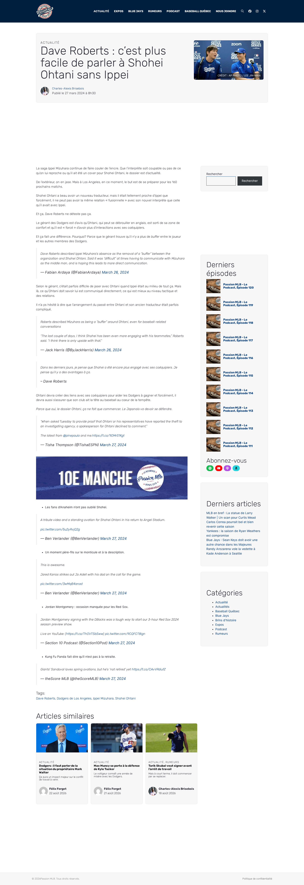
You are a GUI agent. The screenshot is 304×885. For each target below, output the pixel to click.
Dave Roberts (45, 698)
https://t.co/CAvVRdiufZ (149, 669)
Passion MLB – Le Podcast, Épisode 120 (238, 286)
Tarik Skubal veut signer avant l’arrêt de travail (170, 767)
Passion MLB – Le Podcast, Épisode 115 (238, 374)
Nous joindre (226, 11)
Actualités (222, 606)
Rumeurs (155, 11)
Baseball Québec (198, 11)
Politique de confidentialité (257, 878)
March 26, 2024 (115, 272)
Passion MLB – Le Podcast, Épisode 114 (238, 391)
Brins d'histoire (225, 620)
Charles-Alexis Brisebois (68, 88)
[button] (242, 11)
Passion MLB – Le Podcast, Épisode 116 (238, 356)
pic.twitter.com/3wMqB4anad (61, 584)
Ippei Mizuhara (103, 698)
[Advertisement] (141, 134)
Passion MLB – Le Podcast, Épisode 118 (238, 321)
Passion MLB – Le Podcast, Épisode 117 (238, 339)
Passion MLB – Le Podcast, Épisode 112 (238, 427)
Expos (118, 11)
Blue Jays (135, 11)
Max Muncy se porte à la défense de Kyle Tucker (117, 767)
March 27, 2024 (113, 445)
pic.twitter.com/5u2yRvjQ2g (60, 529)
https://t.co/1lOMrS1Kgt (108, 435)
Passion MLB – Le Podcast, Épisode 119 (238, 303)
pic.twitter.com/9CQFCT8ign (125, 634)
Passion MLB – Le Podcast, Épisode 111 (238, 444)
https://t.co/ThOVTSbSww (84, 634)
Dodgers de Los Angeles (74, 698)
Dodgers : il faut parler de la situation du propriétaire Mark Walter (60, 769)
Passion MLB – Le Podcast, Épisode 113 (238, 409)
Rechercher (214, 174)
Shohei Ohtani (125, 698)
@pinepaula (71, 435)
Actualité (101, 11)
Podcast (173, 11)
